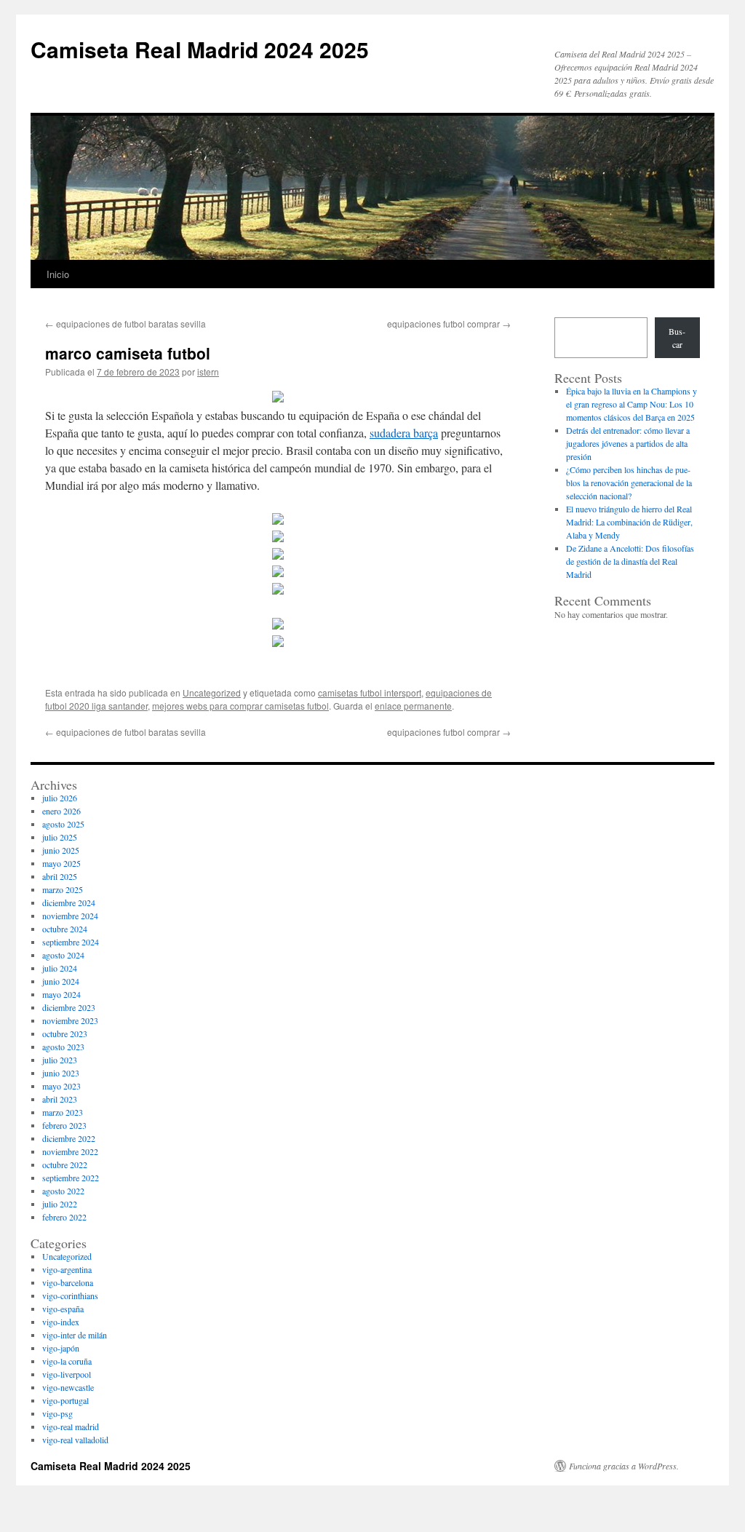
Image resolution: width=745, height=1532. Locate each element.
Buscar (677, 337)
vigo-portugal (65, 1400)
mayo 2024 (61, 994)
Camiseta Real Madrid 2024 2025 (200, 49)
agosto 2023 (63, 1046)
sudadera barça (404, 432)
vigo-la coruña (67, 1361)
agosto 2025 (63, 824)
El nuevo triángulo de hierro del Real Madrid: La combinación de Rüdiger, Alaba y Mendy (629, 522)
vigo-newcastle (68, 1387)
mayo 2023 (61, 1086)
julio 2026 (59, 797)
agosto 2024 (63, 955)
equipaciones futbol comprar (449, 323)
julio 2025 (59, 837)
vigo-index (60, 1321)
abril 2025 (59, 876)
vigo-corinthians (70, 1295)
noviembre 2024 (70, 915)
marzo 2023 (62, 1112)
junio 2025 (60, 850)
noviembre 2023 (70, 1020)
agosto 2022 (63, 1190)
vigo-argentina (67, 1269)
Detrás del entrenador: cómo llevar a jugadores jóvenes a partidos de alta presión (628, 443)
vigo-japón (60, 1348)
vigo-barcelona (67, 1282)
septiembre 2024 (70, 942)
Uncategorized (212, 692)
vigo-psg (57, 1413)
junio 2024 (60, 981)
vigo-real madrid (70, 1426)
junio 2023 (60, 1073)
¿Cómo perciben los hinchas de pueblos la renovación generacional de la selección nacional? (629, 482)
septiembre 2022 (70, 1177)
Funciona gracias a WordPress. (624, 1466)
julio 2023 (59, 1059)
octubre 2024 (64, 928)
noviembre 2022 (70, 1151)
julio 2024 (59, 968)
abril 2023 (59, 1099)
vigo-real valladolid (75, 1439)
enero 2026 (61, 811)
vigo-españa (63, 1308)
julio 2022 (59, 1204)
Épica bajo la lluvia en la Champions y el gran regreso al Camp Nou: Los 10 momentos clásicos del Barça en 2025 (631, 404)
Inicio (58, 274)
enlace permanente (413, 705)
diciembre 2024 (68, 902)
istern (208, 371)
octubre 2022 (64, 1164)
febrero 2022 (64, 1217)
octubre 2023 (64, 1033)
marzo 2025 (62, 889)
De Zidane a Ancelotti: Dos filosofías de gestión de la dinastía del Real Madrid (630, 561)
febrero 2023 (64, 1125)
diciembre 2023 (68, 1007)
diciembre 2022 (68, 1138)
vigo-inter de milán (74, 1335)
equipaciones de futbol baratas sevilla (125, 323)
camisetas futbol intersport (369, 692)
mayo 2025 (61, 863)
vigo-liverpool (66, 1374)
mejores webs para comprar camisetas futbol (240, 705)
